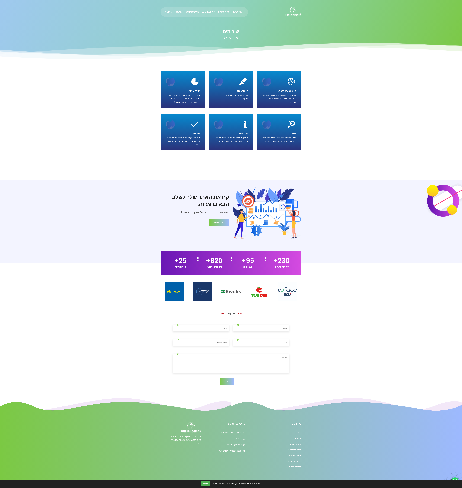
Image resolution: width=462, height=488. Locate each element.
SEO (293, 133)
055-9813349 (236, 439)
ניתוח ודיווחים (223, 12)
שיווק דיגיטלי (238, 12)
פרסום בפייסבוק (287, 90)
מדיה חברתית (296, 444)
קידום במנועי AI (208, 12)
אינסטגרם (242, 133)
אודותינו (179, 12)
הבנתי (205, 484)
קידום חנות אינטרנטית (293, 461)
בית (236, 38)
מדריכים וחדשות (192, 12)
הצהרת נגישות (296, 467)
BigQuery (242, 90)
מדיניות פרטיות (295, 455)
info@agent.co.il (234, 445)
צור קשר (168, 12)
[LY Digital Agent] (293, 12)
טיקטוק (196, 133)
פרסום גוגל (194, 90)
